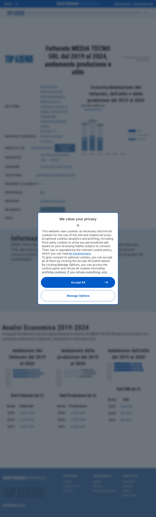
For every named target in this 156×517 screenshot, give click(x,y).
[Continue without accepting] (78, 225)
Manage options (78, 296)
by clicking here (80, 253)
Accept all (78, 282)
